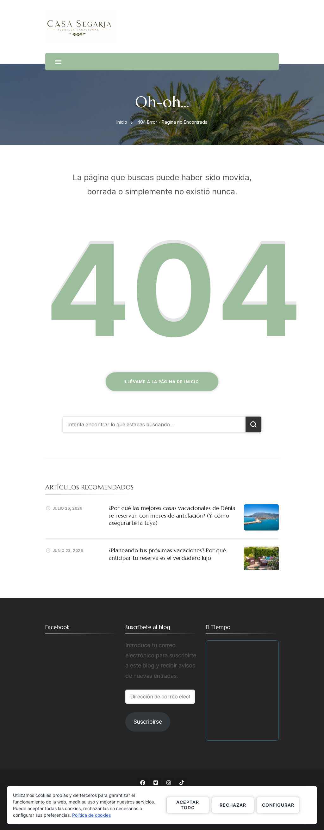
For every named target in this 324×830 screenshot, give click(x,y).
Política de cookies (91, 815)
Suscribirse (148, 721)
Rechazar (233, 805)
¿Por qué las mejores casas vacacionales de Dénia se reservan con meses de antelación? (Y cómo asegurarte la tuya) (172, 515)
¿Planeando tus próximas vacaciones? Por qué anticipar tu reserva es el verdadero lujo (167, 554)
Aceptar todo (187, 804)
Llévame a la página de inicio (162, 381)
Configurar (278, 805)
